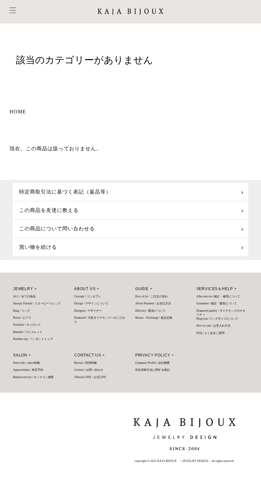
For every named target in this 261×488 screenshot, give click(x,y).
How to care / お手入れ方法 (213, 325)
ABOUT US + (86, 289)
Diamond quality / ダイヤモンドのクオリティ (220, 312)
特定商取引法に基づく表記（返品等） (65, 191)
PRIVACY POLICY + (154, 355)
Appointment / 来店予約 (28, 369)
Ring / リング (21, 310)
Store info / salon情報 (26, 362)
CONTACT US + (89, 355)
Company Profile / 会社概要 (152, 362)
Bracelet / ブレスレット (27, 332)
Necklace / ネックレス (27, 324)
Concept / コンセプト (87, 296)
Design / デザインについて (91, 303)
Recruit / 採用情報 (85, 362)
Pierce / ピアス (22, 317)
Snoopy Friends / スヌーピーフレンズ (36, 303)
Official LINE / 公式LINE (90, 377)
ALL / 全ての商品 (24, 296)
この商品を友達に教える (49, 210)
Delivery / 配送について (150, 310)
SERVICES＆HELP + (216, 289)
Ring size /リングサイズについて (217, 318)
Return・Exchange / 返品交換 (153, 317)
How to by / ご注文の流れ (151, 296)
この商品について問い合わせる (57, 228)
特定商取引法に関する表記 (152, 369)
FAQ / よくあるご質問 (210, 333)
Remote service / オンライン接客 (33, 377)
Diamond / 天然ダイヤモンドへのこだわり (99, 319)
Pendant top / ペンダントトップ (33, 339)
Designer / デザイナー (88, 310)
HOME (18, 111)
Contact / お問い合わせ (88, 369)
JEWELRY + (25, 289)
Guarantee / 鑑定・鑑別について (216, 303)
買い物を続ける (38, 247)
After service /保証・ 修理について (218, 296)
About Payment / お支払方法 (153, 303)
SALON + (22, 355)
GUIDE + (143, 289)
